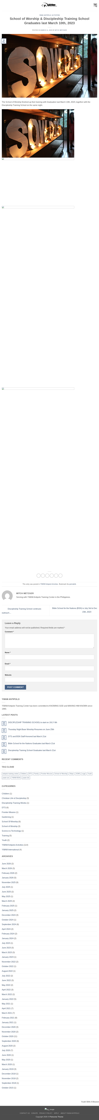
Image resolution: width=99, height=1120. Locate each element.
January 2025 (8, 910)
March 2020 (7, 1064)
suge (83, 774)
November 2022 (9, 962)
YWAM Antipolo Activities (49, 15)
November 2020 (9, 1032)
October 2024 (7, 920)
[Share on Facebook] (43, 576)
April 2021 (6, 1008)
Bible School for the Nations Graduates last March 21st (31, 743)
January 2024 (8, 938)
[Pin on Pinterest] (56, 576)
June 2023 (6, 948)
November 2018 (9, 1078)
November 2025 (9, 882)
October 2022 (7, 966)
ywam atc (6, 778)
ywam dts (26, 778)
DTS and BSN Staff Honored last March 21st (27, 736)
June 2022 (6, 980)
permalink (72, 584)
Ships (72, 774)
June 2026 (6, 864)
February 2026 (8, 873)
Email (7, 664)
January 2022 (8, 999)
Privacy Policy (45, 1113)
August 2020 (7, 1046)
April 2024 (6, 929)
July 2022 (6, 976)
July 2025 (6, 887)
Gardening (6, 817)
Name (8, 652)
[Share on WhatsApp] (39, 576)
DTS (30, 774)
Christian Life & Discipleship (14, 798)
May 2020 (6, 1060)
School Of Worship (10, 822)
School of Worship (61, 774)
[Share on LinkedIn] (60, 576)
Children (23, 774)
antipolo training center (10, 774)
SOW (78, 774)
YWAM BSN (16, 778)
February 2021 (8, 1018)
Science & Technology (11, 831)
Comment (9, 632)
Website (8, 675)
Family (36, 774)
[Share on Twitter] (47, 576)
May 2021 (6, 1004)
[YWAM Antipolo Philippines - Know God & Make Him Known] (49, 5)
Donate (34, 1113)
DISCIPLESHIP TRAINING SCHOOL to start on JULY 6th (32, 722)
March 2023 (7, 952)
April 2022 (6, 990)
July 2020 (6, 1050)
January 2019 (8, 1069)
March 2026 (7, 868)
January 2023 (8, 957)
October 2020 (7, 1036)
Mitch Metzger (61, 30)
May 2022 (6, 985)
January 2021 (8, 1022)
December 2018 (9, 1074)
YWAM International (10, 850)
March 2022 (7, 994)
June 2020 (6, 1055)
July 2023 (6, 943)
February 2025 (8, 906)
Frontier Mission (46, 774)
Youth (90, 774)
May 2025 (6, 896)
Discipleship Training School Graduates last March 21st (32, 750)
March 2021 (7, 1013)
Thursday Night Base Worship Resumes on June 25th (31, 729)
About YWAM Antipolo (70, 1113)
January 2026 (8, 878)
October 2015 (7, 1088)
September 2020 (9, 1041)
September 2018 (9, 1083)
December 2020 (9, 1027)
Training (5, 836)
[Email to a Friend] (52, 576)
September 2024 (9, 924)
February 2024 (8, 934)
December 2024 (9, 915)
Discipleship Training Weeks (14, 803)
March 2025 (7, 901)
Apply (56, 1113)
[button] (3, 5)
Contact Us (25, 1113)
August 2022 (7, 971)
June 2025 (6, 892)
